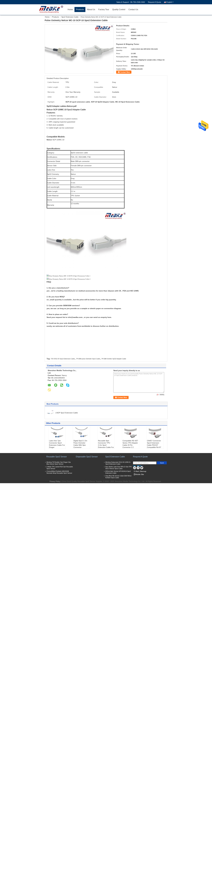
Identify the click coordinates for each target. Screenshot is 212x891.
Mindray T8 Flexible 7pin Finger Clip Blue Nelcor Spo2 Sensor (58, 463)
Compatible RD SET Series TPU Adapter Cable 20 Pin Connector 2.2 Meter (130, 445)
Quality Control (118, 9)
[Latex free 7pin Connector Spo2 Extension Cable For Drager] (57, 433)
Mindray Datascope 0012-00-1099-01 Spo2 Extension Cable (118, 463)
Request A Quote (154, 2)
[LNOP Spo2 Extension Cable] (50, 413)
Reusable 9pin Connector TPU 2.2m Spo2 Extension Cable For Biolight (106, 445)
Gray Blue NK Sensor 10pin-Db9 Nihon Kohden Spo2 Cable (118, 477)
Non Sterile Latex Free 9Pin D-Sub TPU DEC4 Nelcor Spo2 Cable (118, 467)
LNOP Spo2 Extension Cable (66, 413)
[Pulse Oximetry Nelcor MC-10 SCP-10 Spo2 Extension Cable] (79, 49)
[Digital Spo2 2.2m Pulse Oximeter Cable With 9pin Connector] (81, 433)
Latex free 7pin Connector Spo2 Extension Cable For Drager (57, 444)
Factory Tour (103, 9)
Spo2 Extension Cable (70, 17)
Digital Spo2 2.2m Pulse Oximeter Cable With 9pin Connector (80, 444)
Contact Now (125, 72)
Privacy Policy (55, 481)
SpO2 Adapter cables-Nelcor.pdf (61, 106)
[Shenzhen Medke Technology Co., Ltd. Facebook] (138, 467)
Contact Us (133, 9)
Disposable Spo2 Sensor (87, 457)
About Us (91, 9)
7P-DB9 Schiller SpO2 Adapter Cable (113, 359)
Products (80, 9)
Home (70, 9)
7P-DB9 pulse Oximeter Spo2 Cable (88, 359)
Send (162, 463)
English (169, 2)
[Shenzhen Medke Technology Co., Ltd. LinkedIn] (134, 467)
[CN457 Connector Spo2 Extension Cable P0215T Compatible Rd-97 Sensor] (155, 433)
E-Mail (136, 471)
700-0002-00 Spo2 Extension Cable (63, 359)
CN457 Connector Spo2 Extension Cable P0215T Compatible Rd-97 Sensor (154, 445)
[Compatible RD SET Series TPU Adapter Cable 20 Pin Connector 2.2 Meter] (130, 433)
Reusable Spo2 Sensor (56, 457)
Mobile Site (139, 474)
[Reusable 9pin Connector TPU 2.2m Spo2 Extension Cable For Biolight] (106, 433)
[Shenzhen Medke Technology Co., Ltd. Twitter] (141, 467)
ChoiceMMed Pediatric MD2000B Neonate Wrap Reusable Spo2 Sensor (59, 472)
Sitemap (143, 471)
